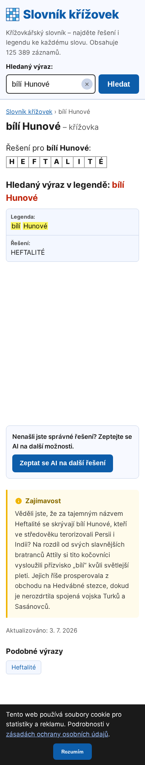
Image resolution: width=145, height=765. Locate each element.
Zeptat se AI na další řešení (63, 463)
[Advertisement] (72, 342)
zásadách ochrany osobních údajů (57, 734)
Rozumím (72, 752)
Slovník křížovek (71, 14)
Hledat (118, 84)
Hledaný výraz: (29, 66)
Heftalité (24, 667)
